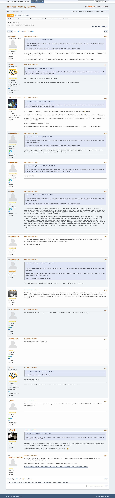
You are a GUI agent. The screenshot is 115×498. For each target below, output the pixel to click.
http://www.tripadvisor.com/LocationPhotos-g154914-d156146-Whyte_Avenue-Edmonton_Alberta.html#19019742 (56, 466)
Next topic (104, 26)
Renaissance (14, 237)
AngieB (12, 430)
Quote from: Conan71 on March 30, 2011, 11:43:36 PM (40, 68)
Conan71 (13, 36)
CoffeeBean (14, 339)
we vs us (13, 290)
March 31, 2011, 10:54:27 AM (30, 309)
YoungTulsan (14, 133)
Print (105, 31)
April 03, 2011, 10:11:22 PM (30, 338)
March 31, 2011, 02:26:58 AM (30, 133)
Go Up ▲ (107, 496)
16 (31, 31)
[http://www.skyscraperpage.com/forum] (9, 211)
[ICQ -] (9, 151)
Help (94, 496)
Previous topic (95, 26)
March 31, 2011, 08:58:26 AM (30, 191)
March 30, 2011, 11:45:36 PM (30, 64)
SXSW (12, 191)
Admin (59, 19)
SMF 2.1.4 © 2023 (10, 496)
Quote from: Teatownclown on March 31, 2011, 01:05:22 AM (41, 263)
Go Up (9, 479)
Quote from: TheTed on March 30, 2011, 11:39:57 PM (39, 39)
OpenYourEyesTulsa (15, 457)
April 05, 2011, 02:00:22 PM (30, 455)
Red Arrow (14, 162)
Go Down (9, 31)
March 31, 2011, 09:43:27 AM (30, 236)
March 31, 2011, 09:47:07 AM (30, 259)
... (21, 31)
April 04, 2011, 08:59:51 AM (30, 401)
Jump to (84, 486)
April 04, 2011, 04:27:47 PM (30, 430)
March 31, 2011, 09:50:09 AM (30, 290)
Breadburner (14, 310)
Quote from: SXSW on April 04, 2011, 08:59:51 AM (39, 433)
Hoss (11, 65)
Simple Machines (18, 496)
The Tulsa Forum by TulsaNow (21, 6)
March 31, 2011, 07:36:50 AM (30, 162)
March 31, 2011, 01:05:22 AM (30, 97)
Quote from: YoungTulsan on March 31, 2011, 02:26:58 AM (41, 166)
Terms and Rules (100, 496)
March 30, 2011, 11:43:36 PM (30, 36)
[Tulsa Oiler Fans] (9, 88)
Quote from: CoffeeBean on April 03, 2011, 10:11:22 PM (40, 371)
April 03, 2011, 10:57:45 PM (30, 367)
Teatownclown (15, 98)
